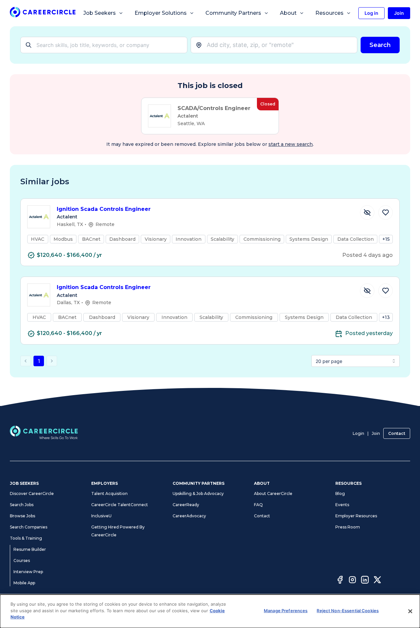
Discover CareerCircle (32, 493)
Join (376, 433)
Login (358, 433)
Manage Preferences (285, 610)
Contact (396, 433)
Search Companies (28, 527)
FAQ (258, 504)
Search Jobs (21, 504)
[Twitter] (377, 580)
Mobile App (24, 582)
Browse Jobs (22, 515)
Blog (340, 493)
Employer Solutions (161, 13)
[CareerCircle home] (42, 13)
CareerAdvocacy (189, 515)
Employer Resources (356, 515)
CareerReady (186, 504)
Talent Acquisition (109, 493)
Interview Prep (28, 571)
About (288, 13)
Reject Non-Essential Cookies (348, 610)
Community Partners (233, 13)
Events (342, 504)
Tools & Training (26, 538)
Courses (21, 560)
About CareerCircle (273, 493)
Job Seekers (99, 13)
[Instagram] (352, 580)
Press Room (347, 527)
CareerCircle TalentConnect (119, 504)
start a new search (290, 144)
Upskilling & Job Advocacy (198, 493)
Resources (329, 13)
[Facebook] (340, 580)
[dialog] (210, 611)
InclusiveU (101, 515)
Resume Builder (29, 549)
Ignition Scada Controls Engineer (104, 209)
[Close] (410, 611)
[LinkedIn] (364, 580)
